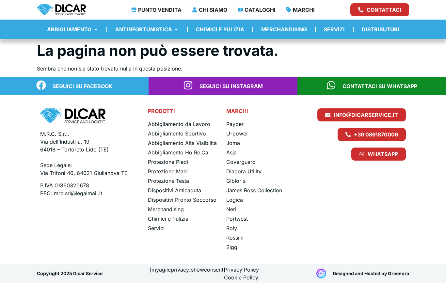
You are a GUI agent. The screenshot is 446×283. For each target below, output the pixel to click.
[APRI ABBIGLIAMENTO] (95, 29)
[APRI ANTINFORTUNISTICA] (176, 29)
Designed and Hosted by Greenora (371, 273)
